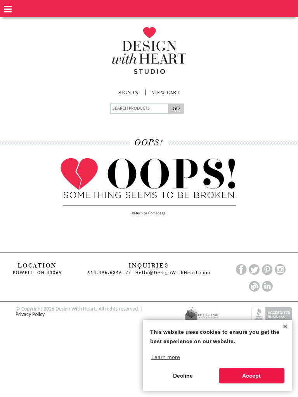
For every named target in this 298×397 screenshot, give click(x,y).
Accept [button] (251, 376)
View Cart (166, 93)
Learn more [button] (165, 357)
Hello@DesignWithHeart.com (173, 273)
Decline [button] (183, 376)
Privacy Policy (30, 315)
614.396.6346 (104, 273)
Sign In (128, 93)
